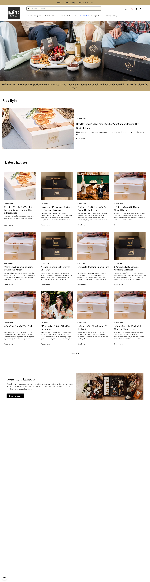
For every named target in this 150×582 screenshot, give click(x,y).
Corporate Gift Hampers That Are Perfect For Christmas (56, 208)
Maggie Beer (96, 16)
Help (126, 9)
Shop (30, 16)
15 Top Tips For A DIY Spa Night (18, 326)
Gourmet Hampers (68, 16)
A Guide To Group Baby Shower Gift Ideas (55, 268)
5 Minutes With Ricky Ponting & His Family (92, 327)
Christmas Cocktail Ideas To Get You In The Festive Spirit (92, 208)
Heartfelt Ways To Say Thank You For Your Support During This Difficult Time (19, 210)
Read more (80, 139)
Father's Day (83, 16)
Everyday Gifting (110, 16)
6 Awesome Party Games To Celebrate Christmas (126, 268)
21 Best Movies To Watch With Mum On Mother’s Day (127, 327)
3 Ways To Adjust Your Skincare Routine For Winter (18, 268)
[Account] (136, 9)
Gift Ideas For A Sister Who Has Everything (55, 327)
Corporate (38, 16)
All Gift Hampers (51, 16)
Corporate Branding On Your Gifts (93, 266)
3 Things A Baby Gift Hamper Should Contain (127, 208)
